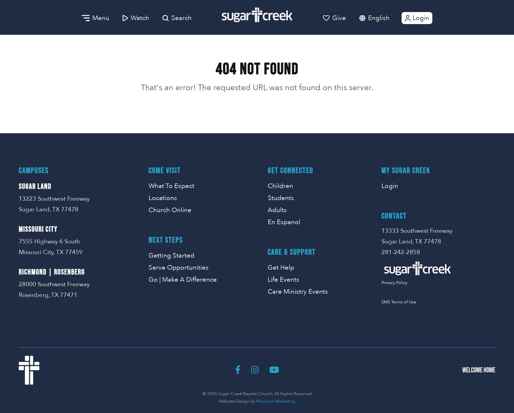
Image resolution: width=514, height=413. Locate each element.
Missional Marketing (275, 401)
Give (339, 18)
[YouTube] (274, 370)
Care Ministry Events (298, 291)
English (379, 18)
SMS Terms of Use (398, 302)
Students (281, 198)
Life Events (283, 279)
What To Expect (171, 186)
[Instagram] (255, 370)
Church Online (170, 210)
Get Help (281, 267)
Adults (277, 210)
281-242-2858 (400, 252)
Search (181, 18)
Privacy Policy (394, 283)
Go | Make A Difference (183, 279)
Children (280, 186)
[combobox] (384, 18)
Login (421, 18)
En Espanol (284, 222)
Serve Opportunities (179, 267)
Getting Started (171, 255)
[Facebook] (237, 370)
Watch (140, 18)
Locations (163, 198)
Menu (100, 18)
